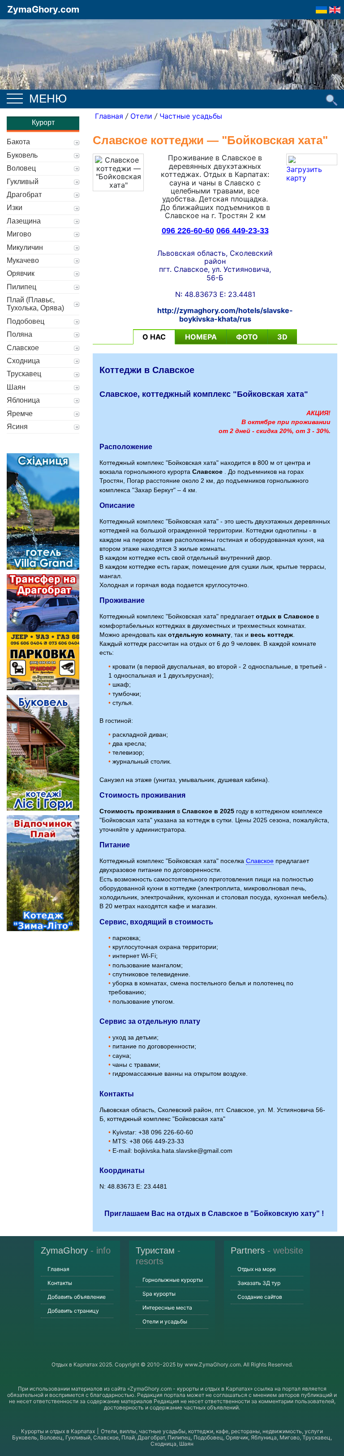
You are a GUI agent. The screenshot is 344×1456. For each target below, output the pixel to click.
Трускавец (24, 374)
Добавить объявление (76, 1296)
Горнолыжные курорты (172, 1279)
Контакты (59, 1283)
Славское (260, 860)
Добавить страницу (73, 1310)
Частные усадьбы (190, 116)
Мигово (19, 234)
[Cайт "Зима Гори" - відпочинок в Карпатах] (334, 7)
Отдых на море (256, 1269)
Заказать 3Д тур (258, 1283)
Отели (141, 116)
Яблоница (23, 400)
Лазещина (24, 221)
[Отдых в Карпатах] (172, 66)
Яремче (20, 413)
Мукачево (23, 260)
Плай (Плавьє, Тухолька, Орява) (35, 304)
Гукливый (23, 181)
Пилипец (21, 287)
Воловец (21, 168)
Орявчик (20, 273)
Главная (109, 116)
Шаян (16, 387)
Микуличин (25, 247)
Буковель (22, 155)
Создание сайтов (259, 1296)
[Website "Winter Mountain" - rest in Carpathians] (321, 7)
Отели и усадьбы (164, 1321)
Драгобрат (24, 194)
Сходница (23, 361)
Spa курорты (159, 1293)
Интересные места (167, 1307)
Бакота (18, 142)
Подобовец (25, 321)
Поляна (19, 334)
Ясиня (17, 426)
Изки (14, 207)
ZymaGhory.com (43, 9)
